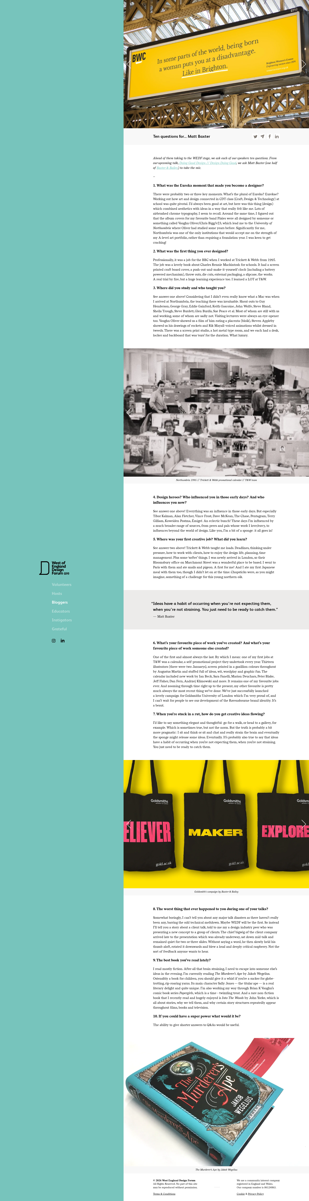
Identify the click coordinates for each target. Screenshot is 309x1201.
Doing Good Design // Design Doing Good (207, 163)
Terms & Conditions (164, 1193)
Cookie (241, 1193)
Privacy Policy (256, 1193)
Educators (61, 611)
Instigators (62, 620)
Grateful (59, 629)
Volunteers (61, 584)
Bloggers (60, 602)
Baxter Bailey (167, 168)
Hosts (57, 593)
